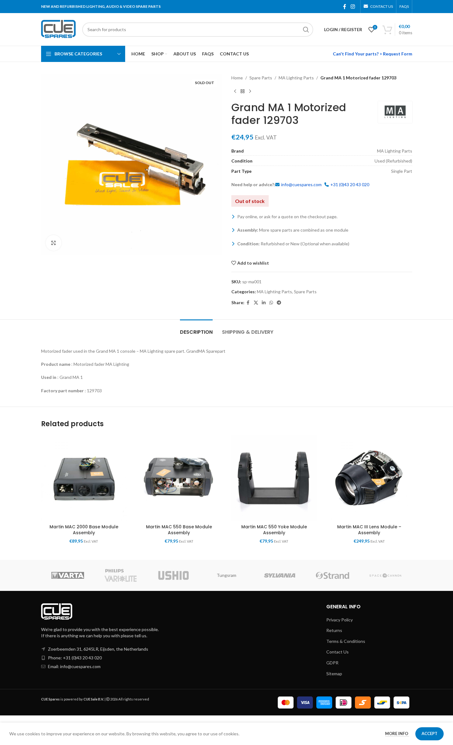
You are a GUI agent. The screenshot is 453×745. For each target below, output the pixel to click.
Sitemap (334, 673)
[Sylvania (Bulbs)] (279, 575)
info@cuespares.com (301, 184)
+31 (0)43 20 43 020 (349, 184)
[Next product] (250, 91)
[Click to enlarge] (53, 243)
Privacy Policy (339, 619)
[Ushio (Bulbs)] (173, 575)
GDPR (332, 662)
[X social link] (256, 303)
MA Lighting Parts (296, 77)
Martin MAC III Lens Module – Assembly (369, 530)
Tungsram (226, 575)
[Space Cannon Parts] (385, 575)
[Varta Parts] (67, 575)
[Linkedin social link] (263, 303)
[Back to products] (242, 91)
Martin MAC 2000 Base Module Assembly (84, 530)
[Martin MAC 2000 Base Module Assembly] (84, 478)
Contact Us (337, 651)
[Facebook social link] (344, 6)
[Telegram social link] (279, 303)
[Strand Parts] (332, 575)
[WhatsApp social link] (271, 303)
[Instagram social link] (352, 6)
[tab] (196, 328)
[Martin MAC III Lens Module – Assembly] (369, 478)
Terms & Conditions (345, 641)
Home (237, 77)
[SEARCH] (306, 29)
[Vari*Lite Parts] (120, 575)
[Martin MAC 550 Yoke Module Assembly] (274, 478)
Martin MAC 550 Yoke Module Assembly (274, 530)
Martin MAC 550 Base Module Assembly (179, 530)
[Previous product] (235, 91)
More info (397, 733)
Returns (334, 630)
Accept (429, 733)
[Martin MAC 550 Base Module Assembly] (179, 478)
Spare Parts (260, 77)
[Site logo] (58, 28)
